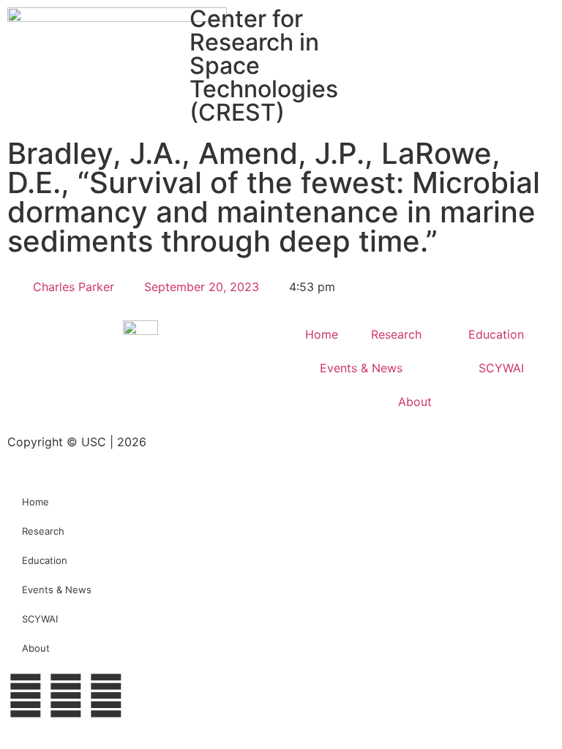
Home (321, 334)
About (415, 401)
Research (396, 334)
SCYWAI (501, 368)
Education (496, 334)
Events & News (361, 368)
